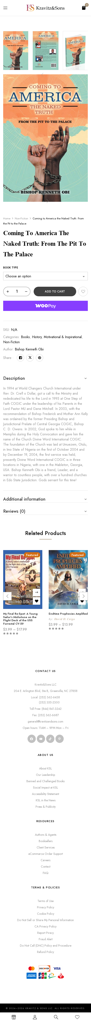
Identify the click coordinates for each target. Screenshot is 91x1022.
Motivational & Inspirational (63, 337)
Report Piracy (45, 933)
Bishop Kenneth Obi (29, 349)
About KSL (45, 768)
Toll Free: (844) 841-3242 (45, 709)
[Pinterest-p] (59, 739)
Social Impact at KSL (45, 787)
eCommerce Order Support (45, 854)
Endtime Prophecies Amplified (68, 614)
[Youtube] (41, 739)
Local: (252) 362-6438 (45, 697)
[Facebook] (20, 357)
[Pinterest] (39, 357)
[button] (84, 7)
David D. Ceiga (64, 619)
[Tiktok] (50, 739)
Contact (45, 866)
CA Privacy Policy (45, 926)
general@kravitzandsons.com (45, 721)
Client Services (46, 847)
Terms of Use (45, 901)
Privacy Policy (45, 907)
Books (25, 337)
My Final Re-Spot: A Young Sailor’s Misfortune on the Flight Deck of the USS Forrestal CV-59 (20, 619)
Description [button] (14, 378)
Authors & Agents (45, 835)
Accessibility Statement (45, 794)
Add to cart (55, 291)
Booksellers (45, 841)
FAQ (45, 873)
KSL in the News (45, 800)
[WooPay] (45, 306)
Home (6, 218)
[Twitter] (30, 357)
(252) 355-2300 (45, 702)
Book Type (10, 268)
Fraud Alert (45, 939)
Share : (8, 357)
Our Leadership (45, 775)
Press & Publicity (46, 807)
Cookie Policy (45, 914)
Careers (45, 860)
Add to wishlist (83, 291)
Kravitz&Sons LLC (46, 684)
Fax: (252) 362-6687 (45, 715)
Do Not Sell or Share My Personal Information (45, 920)
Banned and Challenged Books (45, 781)
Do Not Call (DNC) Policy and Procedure (45, 945)
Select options (36, 592)
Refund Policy (45, 952)
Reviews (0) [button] (14, 511)
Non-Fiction (21, 218)
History (37, 337)
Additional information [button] (24, 499)
